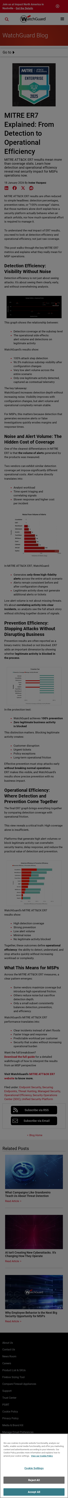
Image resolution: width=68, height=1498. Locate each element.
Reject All (34, 1480)
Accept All (34, 1492)
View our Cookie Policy (42, 1456)
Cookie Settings (33, 1468)
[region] (34, 1466)
